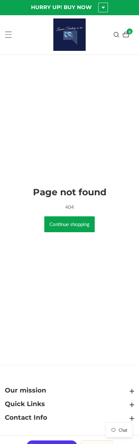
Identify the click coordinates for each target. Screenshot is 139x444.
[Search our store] (117, 35)
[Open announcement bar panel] (103, 7)
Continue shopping (69, 224)
